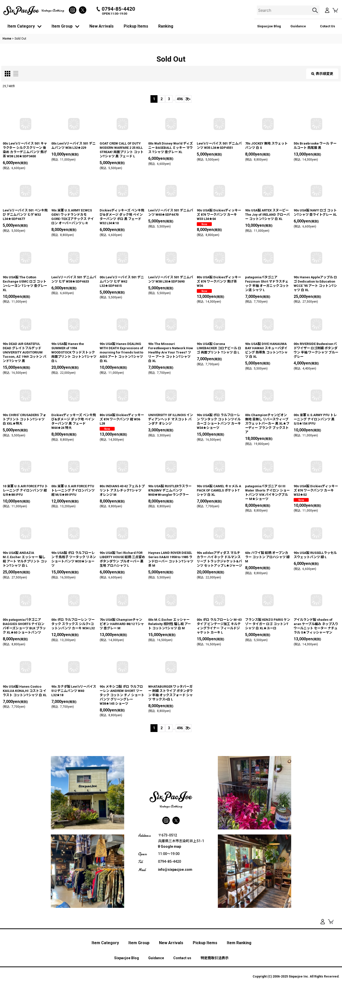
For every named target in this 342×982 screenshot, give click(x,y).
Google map (171, 846)
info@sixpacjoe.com (175, 870)
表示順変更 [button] (324, 74)
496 (180, 99)
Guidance (298, 26)
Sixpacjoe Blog (269, 26)
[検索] (315, 10)
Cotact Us (327, 26)
